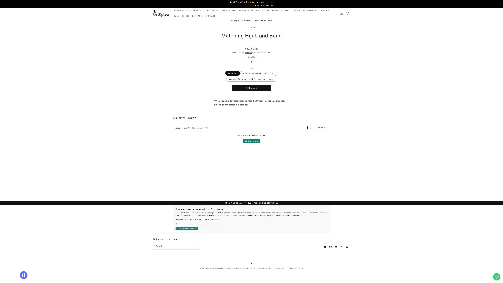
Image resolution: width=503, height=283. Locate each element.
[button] (179, 10)
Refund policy (239, 268)
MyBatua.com (211, 268)
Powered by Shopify (224, 268)
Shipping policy (279, 268)
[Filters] (310, 128)
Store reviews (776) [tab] (200, 128)
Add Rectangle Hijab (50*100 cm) (258, 73)
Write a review (251, 141)
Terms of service (265, 268)
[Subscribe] (197, 246)
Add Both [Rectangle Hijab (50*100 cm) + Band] (251, 79)
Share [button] (252, 27)
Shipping (248, 52)
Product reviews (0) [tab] (182, 128)
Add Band (232, 73)
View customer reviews (186, 228)
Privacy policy (251, 268)
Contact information (295, 268)
